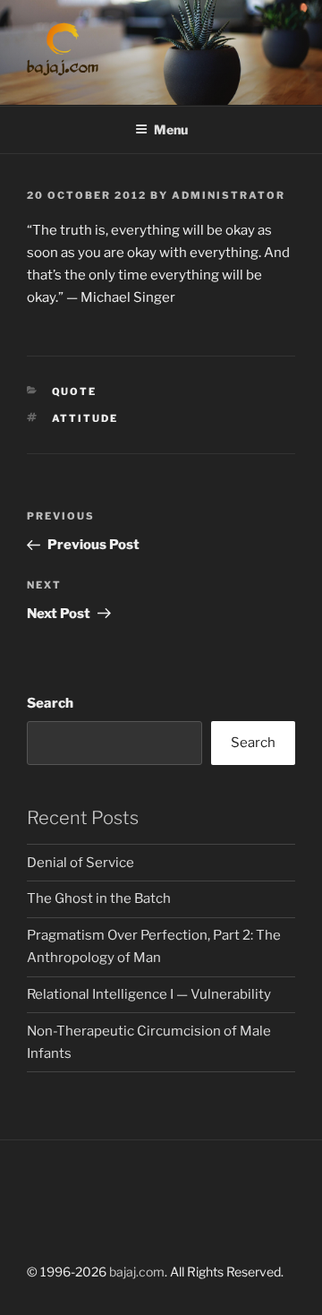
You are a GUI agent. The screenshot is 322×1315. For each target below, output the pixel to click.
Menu (171, 129)
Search (50, 703)
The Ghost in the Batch (99, 898)
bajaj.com (137, 1271)
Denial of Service (80, 863)
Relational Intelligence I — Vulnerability (149, 994)
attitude (85, 418)
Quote (74, 391)
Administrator (228, 195)
